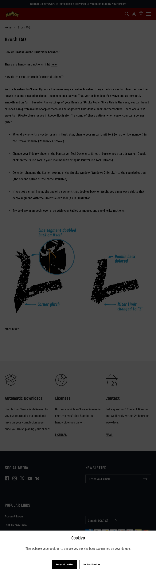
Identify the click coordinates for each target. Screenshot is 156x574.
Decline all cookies (92, 564)
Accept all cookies (64, 564)
